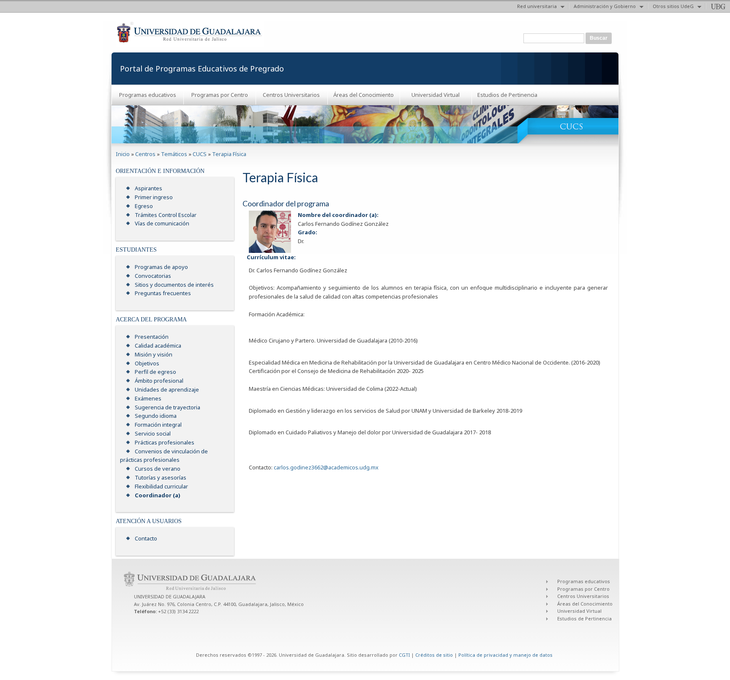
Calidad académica (158, 345)
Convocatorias (153, 276)
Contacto (146, 538)
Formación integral (158, 424)
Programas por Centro (219, 95)
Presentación (152, 336)
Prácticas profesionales (164, 442)
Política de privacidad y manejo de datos (505, 655)
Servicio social (153, 433)
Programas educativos (147, 95)
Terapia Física (229, 154)
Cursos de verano (157, 468)
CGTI (404, 655)
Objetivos (147, 363)
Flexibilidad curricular (161, 486)
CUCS (200, 154)
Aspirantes (148, 188)
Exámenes (148, 398)
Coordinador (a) (157, 495)
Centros (145, 154)
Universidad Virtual (435, 95)
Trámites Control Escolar (165, 215)
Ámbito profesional (159, 380)
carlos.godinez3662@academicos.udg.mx (326, 467)
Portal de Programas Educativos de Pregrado (202, 68)
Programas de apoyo (161, 267)
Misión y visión (153, 354)
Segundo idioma (156, 416)
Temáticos (174, 154)
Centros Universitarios (291, 95)
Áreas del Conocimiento (363, 95)
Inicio (123, 154)
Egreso (144, 206)
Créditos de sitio (434, 655)
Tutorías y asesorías (160, 477)
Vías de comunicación (162, 223)
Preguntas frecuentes (163, 293)
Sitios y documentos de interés (174, 284)
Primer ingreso (154, 197)
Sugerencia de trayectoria (167, 407)
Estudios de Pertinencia (507, 95)
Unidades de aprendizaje (167, 389)
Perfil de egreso (155, 372)
